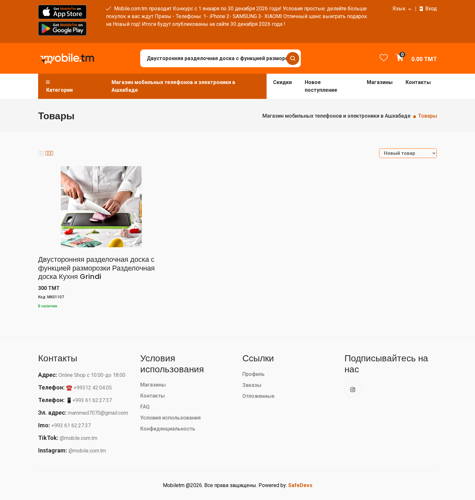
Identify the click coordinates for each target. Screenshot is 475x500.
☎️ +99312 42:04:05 (89, 388)
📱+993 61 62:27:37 (89, 400)
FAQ (145, 407)
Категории (59, 90)
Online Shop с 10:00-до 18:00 (91, 375)
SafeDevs (300, 485)
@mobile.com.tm (78, 438)
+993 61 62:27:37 (71, 425)
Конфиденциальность (167, 429)
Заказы (251, 385)
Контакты (418, 82)
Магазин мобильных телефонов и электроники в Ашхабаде (173, 86)
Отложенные (258, 396)
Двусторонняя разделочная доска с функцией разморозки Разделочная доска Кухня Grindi (96, 268)
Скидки (282, 82)
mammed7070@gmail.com (98, 413)
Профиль (253, 374)
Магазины (380, 82)
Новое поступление (321, 86)
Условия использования (170, 418)
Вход (431, 8)
